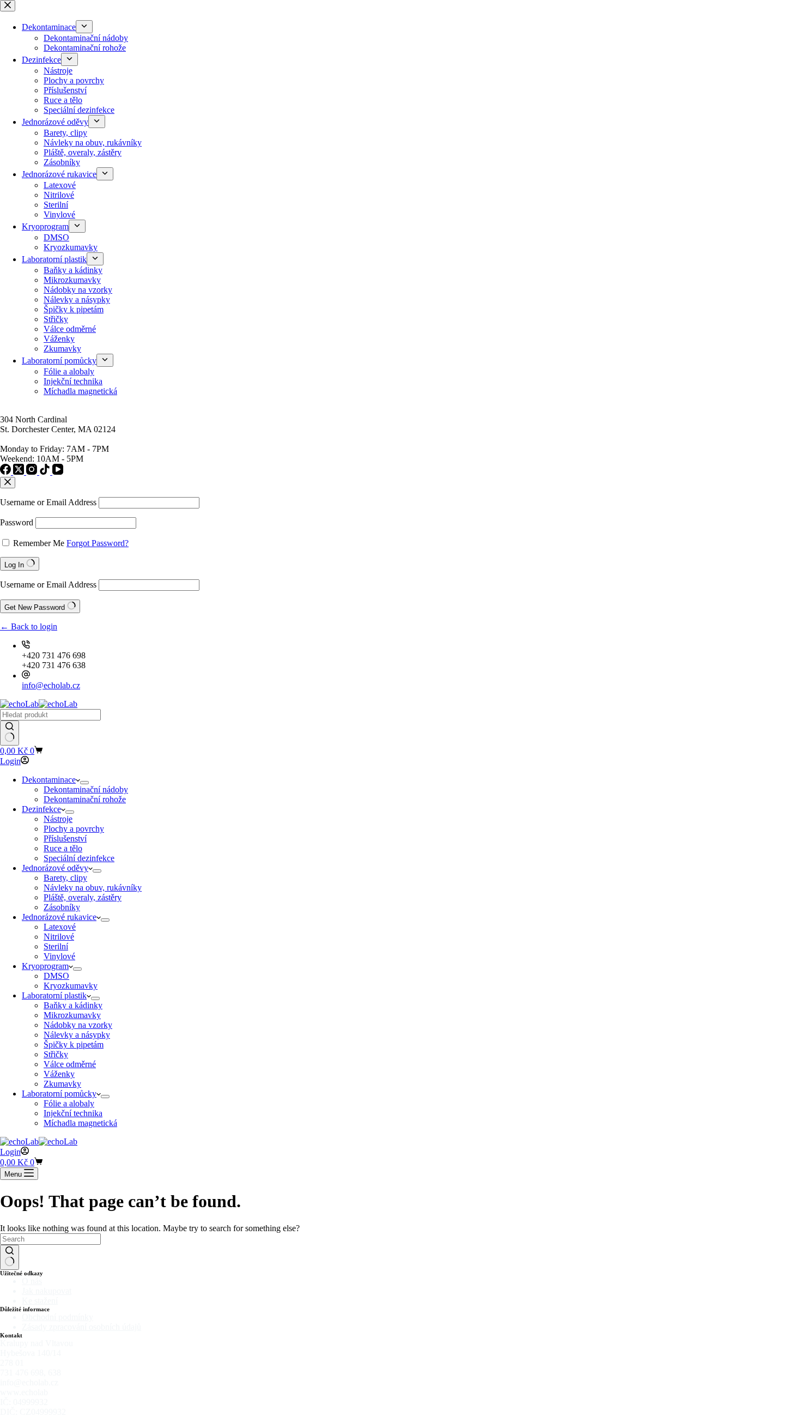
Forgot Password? (97, 543)
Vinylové (59, 956)
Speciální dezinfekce (79, 858)
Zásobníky (62, 907)
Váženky (59, 1074)
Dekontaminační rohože (85, 799)
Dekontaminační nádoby (86, 789)
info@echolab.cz (51, 685)
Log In (15, 565)
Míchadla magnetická (80, 1123)
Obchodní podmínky (57, 1317)
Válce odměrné (70, 1064)
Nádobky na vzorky (78, 1025)
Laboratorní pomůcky (59, 1093)
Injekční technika (73, 1113)
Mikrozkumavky (72, 1015)
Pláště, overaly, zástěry (83, 897)
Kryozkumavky (71, 985)
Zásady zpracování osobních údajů (81, 1326)
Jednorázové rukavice (59, 917)
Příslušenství (65, 838)
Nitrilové (59, 936)
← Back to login (28, 626)
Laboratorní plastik (54, 995)
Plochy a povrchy (74, 828)
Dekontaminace (49, 779)
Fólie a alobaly (69, 1103)
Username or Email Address (48, 502)
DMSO (56, 975)
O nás (32, 1281)
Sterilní (56, 946)
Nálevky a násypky (77, 1034)
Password (16, 522)
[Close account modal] (7, 482)
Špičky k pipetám (74, 1044)
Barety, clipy (65, 877)
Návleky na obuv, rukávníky (93, 887)
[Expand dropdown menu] (84, 782)
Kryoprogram (45, 966)
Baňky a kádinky (73, 1005)
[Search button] (9, 733)
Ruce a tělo (63, 848)
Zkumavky (62, 1083)
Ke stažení (40, 1300)
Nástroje (58, 818)
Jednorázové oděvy (55, 868)
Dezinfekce (41, 809)
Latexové (60, 926)
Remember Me (38, 543)
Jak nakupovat (46, 1290)
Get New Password (35, 607)
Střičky (56, 1054)
